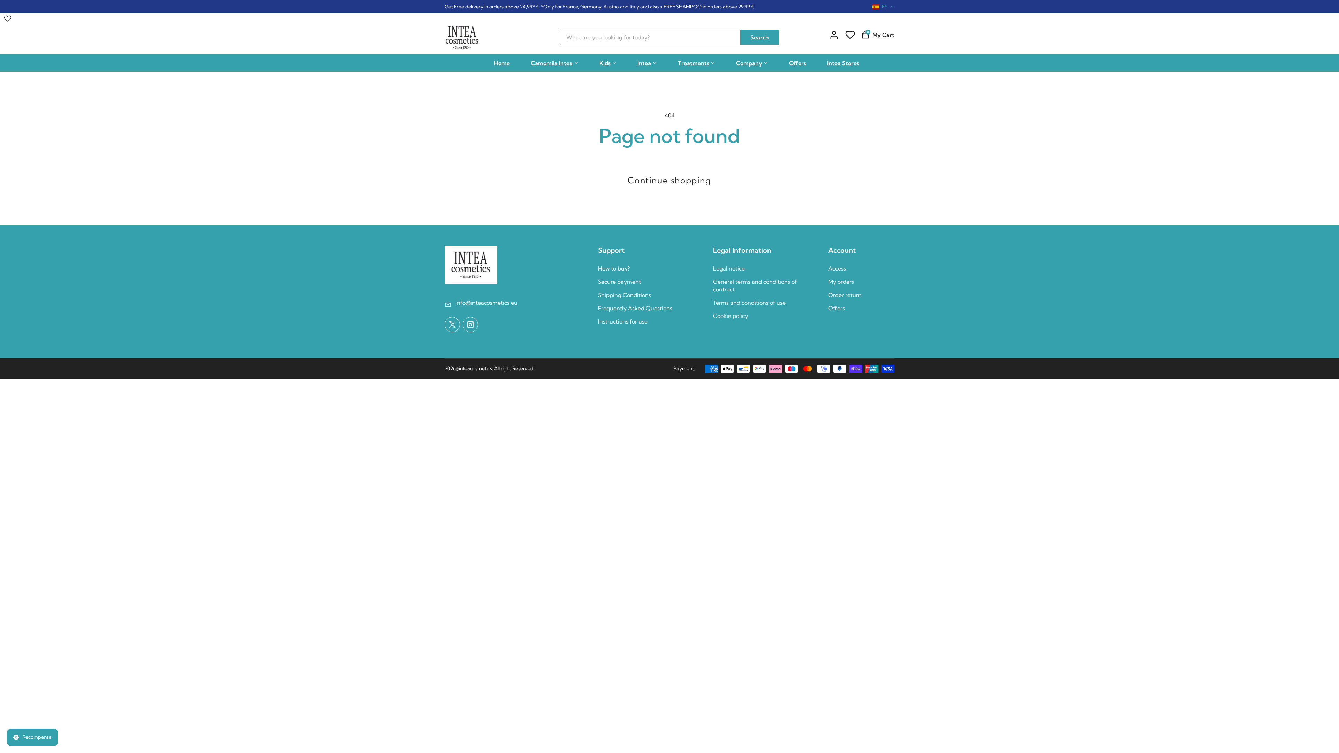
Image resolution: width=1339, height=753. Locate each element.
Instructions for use (623, 321)
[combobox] (883, 6)
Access (837, 268)
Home (502, 63)
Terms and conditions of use (749, 302)
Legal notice (729, 268)
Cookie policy (730, 315)
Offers (797, 63)
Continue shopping (669, 180)
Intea (644, 63)
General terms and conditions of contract (755, 285)
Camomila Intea (552, 63)
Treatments (693, 63)
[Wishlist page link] (7, 16)
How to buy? (614, 268)
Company (749, 63)
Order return (845, 294)
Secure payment (619, 281)
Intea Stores (843, 63)
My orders (841, 281)
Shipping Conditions (624, 294)
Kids (605, 63)
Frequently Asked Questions (635, 308)
